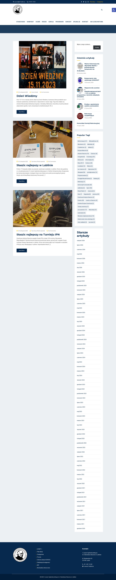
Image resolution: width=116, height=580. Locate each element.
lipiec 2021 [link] (80, 510)
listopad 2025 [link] (81, 281)
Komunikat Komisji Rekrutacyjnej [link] (88, 123)
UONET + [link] (39, 549)
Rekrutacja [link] (81, 181)
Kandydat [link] (30, 21)
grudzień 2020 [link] (81, 528)
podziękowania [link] (92, 172)
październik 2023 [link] (81, 393)
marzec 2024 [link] (80, 371)
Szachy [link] (81, 200)
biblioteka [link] (90, 144)
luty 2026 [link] (79, 267)
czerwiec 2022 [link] (81, 461)
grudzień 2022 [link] (81, 434)
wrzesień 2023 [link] (81, 398)
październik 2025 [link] (81, 285)
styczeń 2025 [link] (81, 326)
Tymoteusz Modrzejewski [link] (38, 161)
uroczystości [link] (82, 209)
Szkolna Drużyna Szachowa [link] (86, 203)
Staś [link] (80, 194)
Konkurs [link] (89, 163)
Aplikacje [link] (76, 21)
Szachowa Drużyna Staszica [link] (86, 197)
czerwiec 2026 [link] (81, 249)
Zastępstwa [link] (100, 1)
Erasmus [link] (94, 153)
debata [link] (90, 147)
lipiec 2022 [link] (80, 456)
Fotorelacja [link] (91, 156)
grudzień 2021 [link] (81, 488)
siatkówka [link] (81, 188)
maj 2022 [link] (79, 465)
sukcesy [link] (96, 194)
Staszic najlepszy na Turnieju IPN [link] (38, 234)
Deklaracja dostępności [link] (43, 562)
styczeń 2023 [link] (81, 429)
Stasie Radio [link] (82, 191)
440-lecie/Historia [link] (96, 21)
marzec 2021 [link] (80, 524)
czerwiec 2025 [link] (81, 303)
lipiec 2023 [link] (80, 402)
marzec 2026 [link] (80, 263)
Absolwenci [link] (81, 144)
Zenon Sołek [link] (34, 92)
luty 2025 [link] (79, 321)
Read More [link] (22, 112)
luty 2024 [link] (79, 375)
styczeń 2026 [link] (81, 272)
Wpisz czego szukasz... (84, 44)
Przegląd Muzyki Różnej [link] (85, 178)
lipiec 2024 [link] (80, 353)
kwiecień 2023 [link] (81, 416)
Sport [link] (89, 188)
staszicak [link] (91, 191)
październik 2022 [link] (81, 443)
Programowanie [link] (83, 175)
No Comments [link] (45, 92)
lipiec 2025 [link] (80, 299)
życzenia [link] (92, 222)
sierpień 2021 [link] (81, 506)
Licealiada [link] (81, 166)
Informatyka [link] (89, 160)
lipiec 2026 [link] (80, 245)
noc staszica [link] (82, 169)
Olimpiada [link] (81, 172)
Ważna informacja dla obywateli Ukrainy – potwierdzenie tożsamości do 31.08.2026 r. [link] (88, 67)
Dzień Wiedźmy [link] (27, 95)
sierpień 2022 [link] (81, 452)
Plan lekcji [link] (92, 1)
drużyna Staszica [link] (83, 153)
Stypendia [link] (87, 194)
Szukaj (97, 47)
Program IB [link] (60, 21)
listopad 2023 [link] (81, 389)
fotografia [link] (81, 156)
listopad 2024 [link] (81, 335)
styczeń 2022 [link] (81, 483)
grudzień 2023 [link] (81, 384)
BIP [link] (38, 565)
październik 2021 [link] (81, 497)
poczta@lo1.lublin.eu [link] (20, 1)
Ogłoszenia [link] (92, 169)
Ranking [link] (96, 178)
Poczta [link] (39, 557)
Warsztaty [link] (93, 209)
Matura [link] (90, 166)
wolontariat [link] (81, 213)
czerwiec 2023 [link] (81, 407)
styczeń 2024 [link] (81, 380)
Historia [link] (80, 160)
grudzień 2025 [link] (81, 276)
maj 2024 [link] (79, 362)
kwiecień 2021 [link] (81, 519)
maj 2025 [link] (79, 308)
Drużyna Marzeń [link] (83, 150)
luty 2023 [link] (79, 425)
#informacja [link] (82, 141)
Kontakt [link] (85, 21)
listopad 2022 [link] (81, 438)
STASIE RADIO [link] (20, 21)
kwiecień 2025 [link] (81, 312)
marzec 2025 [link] (80, 317)
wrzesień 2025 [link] (81, 290)
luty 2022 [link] (79, 479)
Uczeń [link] (38, 21)
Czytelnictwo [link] (82, 147)
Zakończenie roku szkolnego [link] (86, 219)
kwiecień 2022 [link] (81, 470)
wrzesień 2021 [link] (81, 501)
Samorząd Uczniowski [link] (85, 184)
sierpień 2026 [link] (81, 240)
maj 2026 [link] (79, 254)
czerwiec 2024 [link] (81, 357)
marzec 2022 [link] (80, 474)
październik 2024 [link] (81, 339)
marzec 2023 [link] (80, 420)
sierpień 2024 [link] (81, 348)
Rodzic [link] (44, 21)
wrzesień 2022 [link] (81, 447)
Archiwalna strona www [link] (43, 568)
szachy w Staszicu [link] (91, 200)
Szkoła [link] (51, 21)
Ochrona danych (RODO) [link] (43, 560)
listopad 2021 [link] (81, 492)
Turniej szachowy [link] (83, 206)
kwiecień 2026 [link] (81, 258)
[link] (114, 10)
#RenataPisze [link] (93, 141)
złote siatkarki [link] (82, 222)
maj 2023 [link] (79, 411)
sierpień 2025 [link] (81, 294)
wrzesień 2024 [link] (81, 344)
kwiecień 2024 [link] (81, 366)
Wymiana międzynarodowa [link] (86, 216)
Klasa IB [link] (81, 163)
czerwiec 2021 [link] (81, 515)
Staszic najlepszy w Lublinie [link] (35, 165)
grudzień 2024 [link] (81, 330)
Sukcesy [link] (68, 21)
